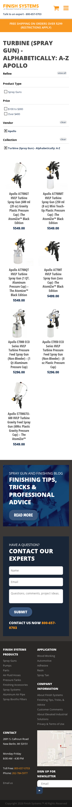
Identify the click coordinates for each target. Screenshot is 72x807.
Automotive (44, 660)
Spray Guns (14, 92)
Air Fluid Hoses (12, 675)
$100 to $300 (15, 109)
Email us (8, 783)
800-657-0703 (33, 14)
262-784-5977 (20, 773)
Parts (6, 670)
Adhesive (42, 665)
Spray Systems (11, 689)
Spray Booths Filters (15, 699)
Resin (40, 670)
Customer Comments (50, 709)
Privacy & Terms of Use (50, 724)
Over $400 (13, 114)
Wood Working (46, 656)
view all (62, 73)
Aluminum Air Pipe (14, 694)
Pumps (7, 665)
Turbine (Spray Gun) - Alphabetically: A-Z (33, 148)
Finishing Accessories (15, 685)
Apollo (11, 131)
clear (63, 122)
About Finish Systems (50, 695)
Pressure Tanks (12, 680)
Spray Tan (43, 675)
